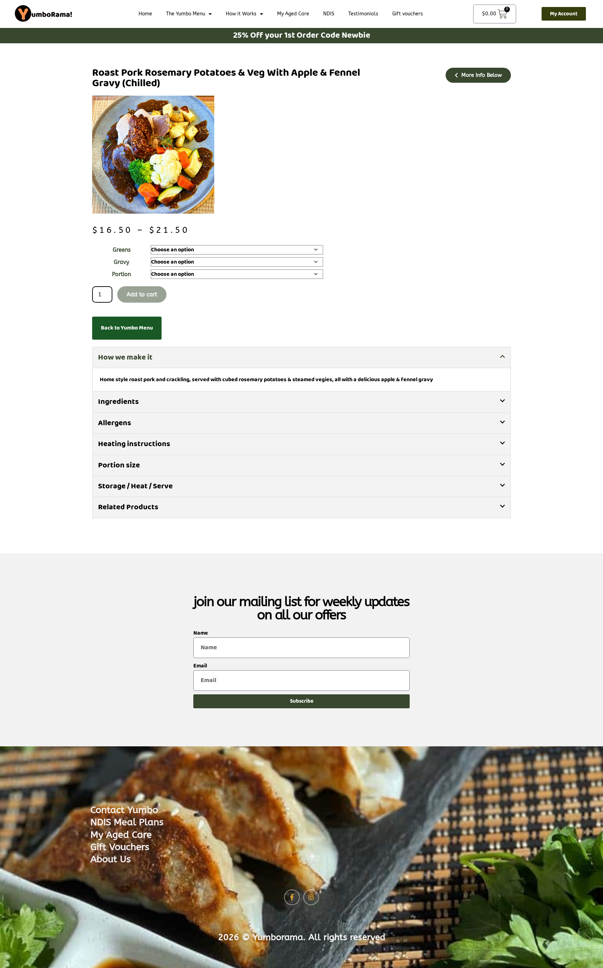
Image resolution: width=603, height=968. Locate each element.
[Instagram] (311, 897)
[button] (301, 357)
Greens (122, 249)
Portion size (119, 465)
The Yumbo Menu (185, 14)
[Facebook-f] (292, 897)
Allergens (114, 423)
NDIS (328, 14)
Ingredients (118, 402)
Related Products (128, 507)
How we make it (125, 357)
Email (200, 666)
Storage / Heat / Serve (135, 486)
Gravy (121, 262)
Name (200, 633)
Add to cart (142, 294)
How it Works (241, 14)
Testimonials (363, 14)
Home (145, 14)
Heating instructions (134, 444)
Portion (121, 274)
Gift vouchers (407, 14)
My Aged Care (293, 14)
